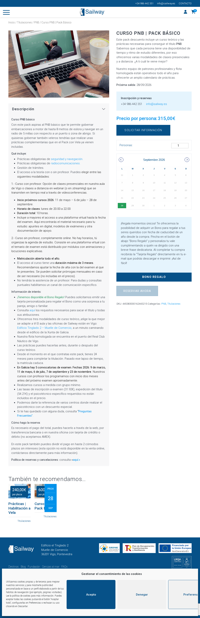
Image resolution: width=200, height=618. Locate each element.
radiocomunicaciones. (65, 163)
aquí (32, 310)
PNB (36, 22)
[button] (193, 12)
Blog (23, 566)
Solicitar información (143, 130)
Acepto (91, 594)
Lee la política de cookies (18, 595)
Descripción (23, 109)
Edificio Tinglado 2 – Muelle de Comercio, (44, 328)
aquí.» (76, 459)
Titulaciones (24, 22)
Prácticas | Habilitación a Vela (19, 508)
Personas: (126, 145)
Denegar (142, 594)
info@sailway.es (166, 3)
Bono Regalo (154, 277)
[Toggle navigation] (6, 13)
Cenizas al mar (50, 566)
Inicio (11, 22)
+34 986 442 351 (144, 3)
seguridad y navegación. (67, 159)
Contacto (185, 3)
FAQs (64, 566)
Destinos (13, 566)
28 (122, 206)
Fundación (34, 566)
